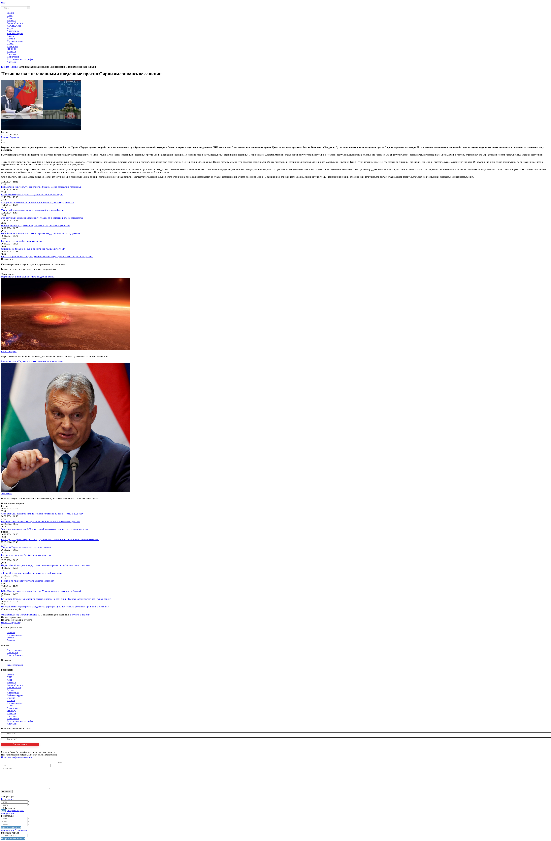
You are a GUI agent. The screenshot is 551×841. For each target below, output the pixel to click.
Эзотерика (12, 54)
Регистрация (7, 799)
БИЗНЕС (11, 49)
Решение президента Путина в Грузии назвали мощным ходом (32, 194)
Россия (10, 13)
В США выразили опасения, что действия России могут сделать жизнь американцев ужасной (47, 256)
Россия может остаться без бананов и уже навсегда (26, 555)
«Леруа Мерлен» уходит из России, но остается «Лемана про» (31, 573)
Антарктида (13, 31)
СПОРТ (11, 44)
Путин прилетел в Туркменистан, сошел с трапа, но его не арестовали (35, 225)
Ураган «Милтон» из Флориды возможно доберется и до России (32, 210)
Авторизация (7, 813)
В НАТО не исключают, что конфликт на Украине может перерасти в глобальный (41, 187)
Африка (10, 28)
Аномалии (12, 62)
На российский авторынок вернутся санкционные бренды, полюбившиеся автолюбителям (45, 565)
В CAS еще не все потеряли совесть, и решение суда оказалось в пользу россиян (40, 233)
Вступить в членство (80, 614)
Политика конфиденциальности (17, 757)
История (11, 38)
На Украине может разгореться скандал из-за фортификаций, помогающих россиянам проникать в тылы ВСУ (55, 606)
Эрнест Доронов (15, 655)
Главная (11, 632)
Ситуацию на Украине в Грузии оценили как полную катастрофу (33, 249)
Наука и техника (15, 41)
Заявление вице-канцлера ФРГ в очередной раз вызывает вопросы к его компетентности (44, 529)
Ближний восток (15, 23)
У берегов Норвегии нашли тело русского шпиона (26, 547)
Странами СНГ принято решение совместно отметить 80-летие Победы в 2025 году (42, 513)
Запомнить (10, 808)
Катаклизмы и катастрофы (20, 59)
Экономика (12, 46)
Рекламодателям (15, 665)
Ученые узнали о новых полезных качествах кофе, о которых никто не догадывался (42, 218)
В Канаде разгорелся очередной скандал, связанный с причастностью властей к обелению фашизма (50, 539)
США (9, 15)
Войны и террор (15, 33)
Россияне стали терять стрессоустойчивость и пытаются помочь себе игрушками (40, 521)
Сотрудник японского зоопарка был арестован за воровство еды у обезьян (37, 202)
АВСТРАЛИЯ (14, 26)
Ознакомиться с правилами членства (19, 614)
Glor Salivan (12, 652)
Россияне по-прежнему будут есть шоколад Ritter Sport (27, 581)
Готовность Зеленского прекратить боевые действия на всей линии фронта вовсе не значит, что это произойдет (56, 599)
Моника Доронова (10, 137)
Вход (3, 2)
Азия (9, 18)
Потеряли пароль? (15, 810)
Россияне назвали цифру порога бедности (21, 241)
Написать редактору (11, 622)
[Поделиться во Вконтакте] (1, 262)
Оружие (11, 36)
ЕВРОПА (11, 20)
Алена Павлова (14, 650)
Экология (11, 51)
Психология (13, 57)
